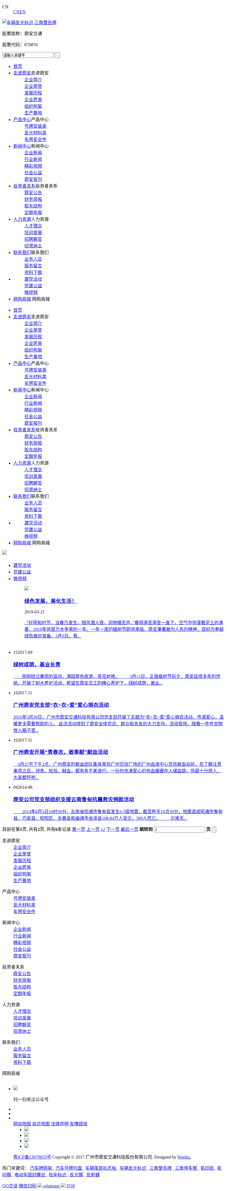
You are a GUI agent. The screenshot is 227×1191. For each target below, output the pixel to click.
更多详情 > (35, 647)
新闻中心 (22, 146)
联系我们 (22, 252)
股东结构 (33, 206)
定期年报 (33, 212)
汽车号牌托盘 (68, 1168)
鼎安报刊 (33, 179)
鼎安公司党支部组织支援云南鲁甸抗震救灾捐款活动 (73, 799)
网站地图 (22, 1123)
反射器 (93, 1174)
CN (16, 11)
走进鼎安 (22, 73)
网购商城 (22, 299)
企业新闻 (33, 152)
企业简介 (33, 79)
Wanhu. (184, 1157)
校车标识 (57, 1174)
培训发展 (33, 232)
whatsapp (52, 1186)
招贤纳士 (33, 246)
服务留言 (33, 265)
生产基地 (33, 113)
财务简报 (33, 199)
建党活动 (33, 279)
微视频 (31, 292)
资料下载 (33, 272)
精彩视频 (33, 166)
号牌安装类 (35, 126)
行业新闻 (33, 159)
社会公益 (33, 172)
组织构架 (33, 106)
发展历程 (33, 93)
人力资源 (22, 219)
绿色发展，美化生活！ (50, 601)
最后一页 (129, 829)
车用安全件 (35, 139)
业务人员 (33, 259)
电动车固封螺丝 (29, 1174)
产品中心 (22, 119)
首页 (17, 66)
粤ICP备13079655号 (32, 1157)
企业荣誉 (33, 86)
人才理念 (33, 226)
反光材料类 (35, 132)
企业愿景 (33, 99)
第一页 (78, 829)
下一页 (113, 829)
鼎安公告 (33, 192)
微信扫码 (28, 1186)
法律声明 (60, 1123)
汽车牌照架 (41, 1168)
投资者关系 (24, 186)
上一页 (93, 829)
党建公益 (33, 285)
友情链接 (78, 1123)
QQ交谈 (10, 1186)
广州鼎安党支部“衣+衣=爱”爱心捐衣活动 (61, 705)
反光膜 (76, 1174)
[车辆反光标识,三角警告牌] (29, 22)
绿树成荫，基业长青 (37, 664)
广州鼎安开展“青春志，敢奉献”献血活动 (60, 752)
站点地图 (41, 1123)
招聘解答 (33, 239)
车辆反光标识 (133, 1168)
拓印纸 (207, 1168)
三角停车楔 (186, 1168)
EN (23, 11)
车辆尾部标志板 (100, 1168)
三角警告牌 (160, 1168)
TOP (70, 1186)
